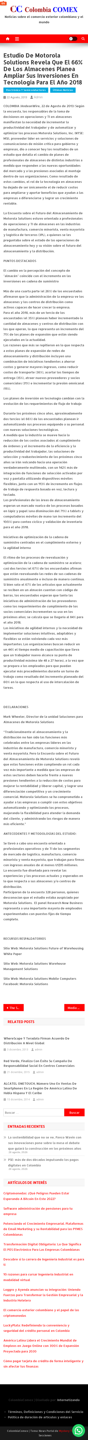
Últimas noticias (63, 90)
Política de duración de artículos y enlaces (40, 1417)
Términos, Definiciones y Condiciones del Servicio (45, 1412)
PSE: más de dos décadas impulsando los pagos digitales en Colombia (43, 1162)
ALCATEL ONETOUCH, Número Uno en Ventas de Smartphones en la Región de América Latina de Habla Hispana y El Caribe (40, 1088)
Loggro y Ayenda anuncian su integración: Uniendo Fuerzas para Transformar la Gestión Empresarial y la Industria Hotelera (43, 1295)
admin (38, 97)
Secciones (45, 1435)
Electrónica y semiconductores (26, 90)
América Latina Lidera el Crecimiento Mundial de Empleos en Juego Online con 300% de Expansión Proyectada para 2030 (41, 1345)
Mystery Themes (70, 1430)
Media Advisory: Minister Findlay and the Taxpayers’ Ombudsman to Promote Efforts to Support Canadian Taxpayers (76, 1008)
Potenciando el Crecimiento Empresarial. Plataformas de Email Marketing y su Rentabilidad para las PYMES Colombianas (43, 1229)
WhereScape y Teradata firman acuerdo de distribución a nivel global (36, 1040)
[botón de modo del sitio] (73, 39)
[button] (78, 1430)
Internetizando (68, 1400)
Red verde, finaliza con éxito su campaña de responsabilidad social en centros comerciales (39, 1063)
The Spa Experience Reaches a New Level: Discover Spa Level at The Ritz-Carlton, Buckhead (16, 1008)
